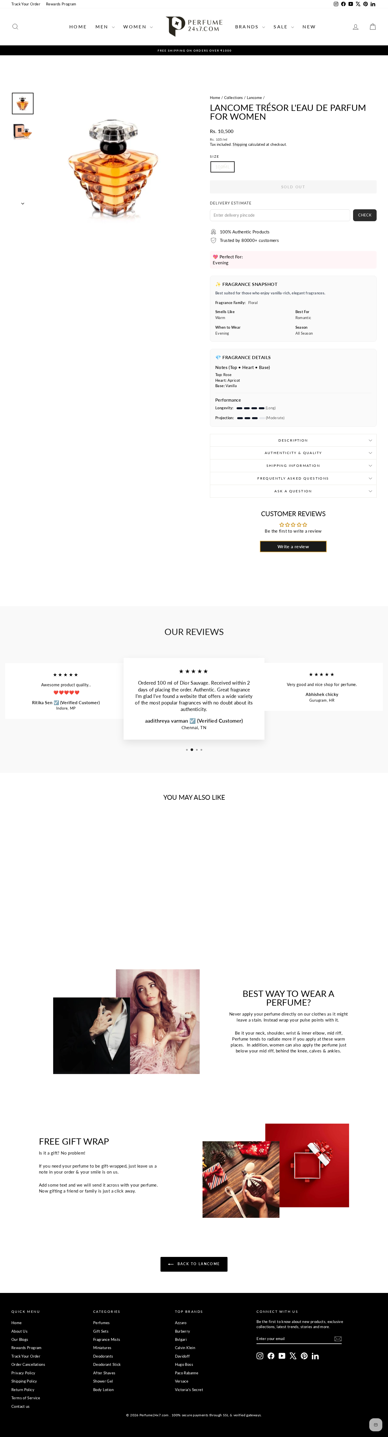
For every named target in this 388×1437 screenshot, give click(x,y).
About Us (19, 1331)
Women (136, 26)
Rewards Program (61, 4)
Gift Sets (101, 1331)
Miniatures (102, 1347)
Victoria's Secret (189, 1389)
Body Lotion (103, 1389)
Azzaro (181, 1322)
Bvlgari (181, 1339)
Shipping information (293, 465)
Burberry (182, 1331)
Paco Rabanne (187, 1373)
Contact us (20, 1406)
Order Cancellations (28, 1364)
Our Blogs (19, 1339)
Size (215, 156)
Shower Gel (103, 1381)
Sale (282, 26)
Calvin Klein (185, 1347)
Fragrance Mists (106, 1339)
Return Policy (22, 1389)
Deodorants (103, 1356)
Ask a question (293, 491)
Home (78, 26)
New (309, 26)
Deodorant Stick (107, 1364)
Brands (248, 26)
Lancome (254, 97)
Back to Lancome (198, 1264)
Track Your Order (25, 4)
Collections (233, 97)
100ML (222, 166)
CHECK (365, 215)
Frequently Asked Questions (293, 478)
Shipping (240, 144)
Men (102, 26)
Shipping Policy (24, 1381)
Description (293, 440)
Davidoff (182, 1356)
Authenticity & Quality (293, 453)
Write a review (293, 546)
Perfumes (101, 1322)
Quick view (54, 895)
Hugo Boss (184, 1364)
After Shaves (104, 1373)
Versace (182, 1381)
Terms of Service (25, 1398)
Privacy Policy (23, 1373)
